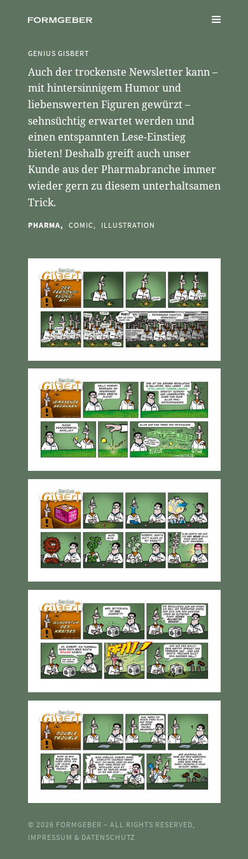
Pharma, (46, 225)
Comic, (82, 225)
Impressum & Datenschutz (81, 837)
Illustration (128, 225)
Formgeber (80, 824)
